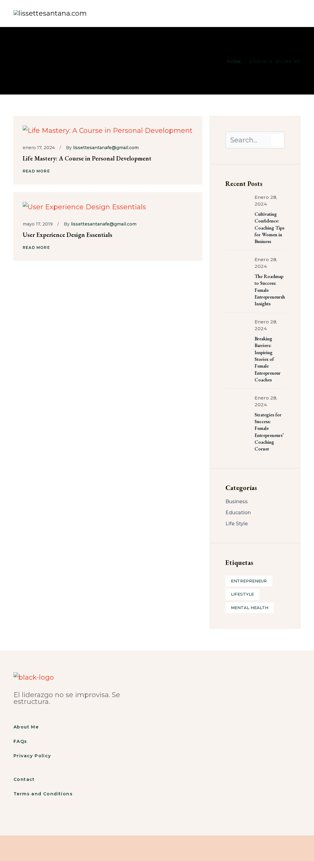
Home (105, 13)
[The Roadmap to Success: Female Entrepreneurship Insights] (237, 268)
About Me (26, 727)
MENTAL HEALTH (249, 607)
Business (236, 501)
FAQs (20, 741)
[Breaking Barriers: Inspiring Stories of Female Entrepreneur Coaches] (237, 331)
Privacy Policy (32, 756)
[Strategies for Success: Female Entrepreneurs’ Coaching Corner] (237, 407)
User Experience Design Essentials (67, 235)
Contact (24, 779)
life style (236, 524)
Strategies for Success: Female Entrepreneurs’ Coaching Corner (269, 431)
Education (238, 512)
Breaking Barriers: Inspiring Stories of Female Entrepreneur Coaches (268, 359)
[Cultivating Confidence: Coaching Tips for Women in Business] (237, 206)
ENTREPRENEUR (249, 580)
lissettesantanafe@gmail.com (106, 147)
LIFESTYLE (242, 594)
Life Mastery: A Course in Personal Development (87, 158)
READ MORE (36, 171)
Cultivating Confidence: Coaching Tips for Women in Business (269, 228)
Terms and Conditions (43, 794)
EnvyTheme (211, 850)
